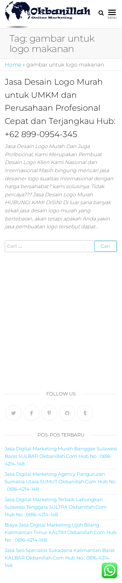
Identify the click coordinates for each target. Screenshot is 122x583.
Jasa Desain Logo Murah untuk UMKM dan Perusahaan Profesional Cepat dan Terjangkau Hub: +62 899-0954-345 (60, 108)
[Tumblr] (85, 413)
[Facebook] (31, 413)
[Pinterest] (49, 413)
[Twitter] (14, 413)
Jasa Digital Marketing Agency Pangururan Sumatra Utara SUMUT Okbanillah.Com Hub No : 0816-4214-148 (60, 481)
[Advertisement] (61, 319)
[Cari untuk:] (61, 246)
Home (13, 64)
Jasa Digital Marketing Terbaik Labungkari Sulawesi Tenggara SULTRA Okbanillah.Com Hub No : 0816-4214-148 (56, 506)
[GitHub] (67, 413)
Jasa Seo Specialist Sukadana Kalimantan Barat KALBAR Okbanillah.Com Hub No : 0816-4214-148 (60, 557)
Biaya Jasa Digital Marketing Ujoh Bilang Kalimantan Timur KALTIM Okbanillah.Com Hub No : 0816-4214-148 (60, 532)
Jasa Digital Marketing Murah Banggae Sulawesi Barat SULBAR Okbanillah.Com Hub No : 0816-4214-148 (61, 456)
